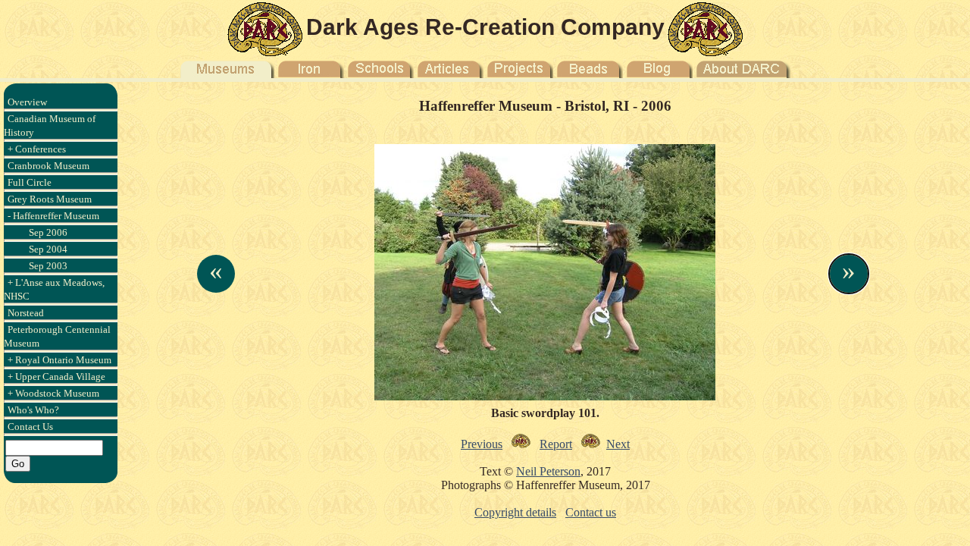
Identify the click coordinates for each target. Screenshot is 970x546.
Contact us (590, 512)
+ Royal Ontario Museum (59, 360)
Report (556, 444)
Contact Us (30, 426)
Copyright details (515, 512)
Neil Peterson (548, 471)
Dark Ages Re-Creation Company (485, 26)
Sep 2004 (48, 249)
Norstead (26, 312)
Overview (27, 102)
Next (618, 444)
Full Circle (30, 182)
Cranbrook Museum (48, 165)
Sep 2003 (48, 265)
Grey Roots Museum (50, 199)
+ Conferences (37, 149)
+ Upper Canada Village (56, 376)
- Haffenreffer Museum (53, 215)
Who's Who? (33, 410)
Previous (481, 444)
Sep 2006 (48, 232)
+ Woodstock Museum (53, 393)
